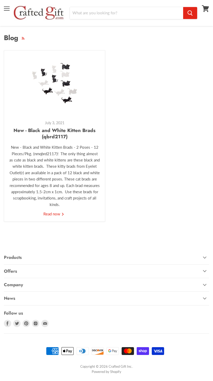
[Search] (190, 13)
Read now (52, 213)
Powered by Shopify (106, 372)
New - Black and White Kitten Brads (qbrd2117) (55, 133)
